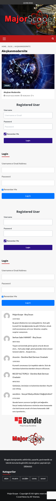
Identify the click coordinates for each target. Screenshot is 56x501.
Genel (34, 479)
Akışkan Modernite (12, 92)
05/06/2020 (26, 96)
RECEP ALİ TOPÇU (21, 374)
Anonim (16, 357)
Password (8, 121)
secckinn (16, 394)
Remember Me (13, 134)
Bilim (6, 479)
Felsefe (7, 85)
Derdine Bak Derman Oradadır (34, 357)
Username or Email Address (14, 163)
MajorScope (18, 314)
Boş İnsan (28, 314)
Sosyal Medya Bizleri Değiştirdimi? (37, 394)
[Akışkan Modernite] (28, 71)
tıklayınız (28, 466)
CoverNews (21, 496)
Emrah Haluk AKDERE (13, 96)
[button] (4, 38)
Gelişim (25, 479)
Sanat (43, 479)
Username (8, 110)
